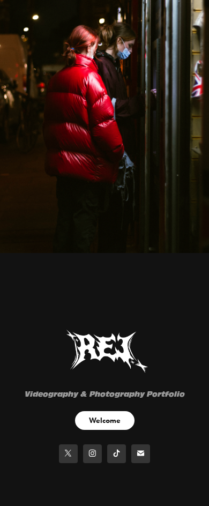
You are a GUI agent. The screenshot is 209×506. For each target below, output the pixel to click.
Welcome (105, 420)
